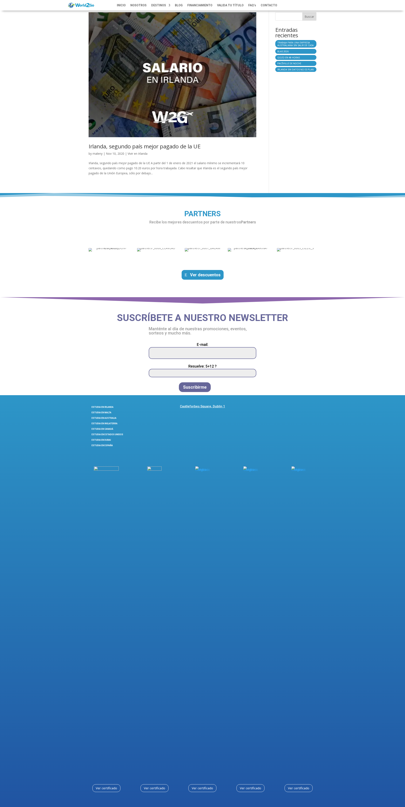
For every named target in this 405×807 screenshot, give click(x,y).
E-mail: (202, 344)
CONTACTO (269, 5)
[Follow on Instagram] (292, 408)
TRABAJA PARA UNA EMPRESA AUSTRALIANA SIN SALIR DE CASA (295, 44)
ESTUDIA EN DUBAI (101, 440)
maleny (98, 154)
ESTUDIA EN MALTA (101, 412)
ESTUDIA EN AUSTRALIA (104, 418)
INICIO (121, 5)
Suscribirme (195, 387)
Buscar (309, 17)
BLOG (179, 5)
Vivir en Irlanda (137, 154)
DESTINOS (158, 5)
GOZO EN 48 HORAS (288, 57)
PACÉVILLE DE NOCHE (289, 63)
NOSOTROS (138, 5)
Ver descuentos (205, 274)
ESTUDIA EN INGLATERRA (104, 423)
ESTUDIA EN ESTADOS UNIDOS (107, 434)
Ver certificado (106, 788)
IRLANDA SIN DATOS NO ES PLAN (295, 69)
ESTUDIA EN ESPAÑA (102, 445)
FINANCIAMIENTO (199, 5)
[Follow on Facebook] (281, 408)
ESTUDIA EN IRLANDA (102, 407)
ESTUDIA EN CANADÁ (102, 429)
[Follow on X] (303, 408)
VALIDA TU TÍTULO (230, 5)
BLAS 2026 (283, 51)
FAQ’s (252, 5)
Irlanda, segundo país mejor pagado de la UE (145, 146)
